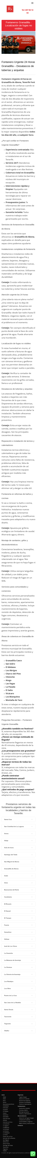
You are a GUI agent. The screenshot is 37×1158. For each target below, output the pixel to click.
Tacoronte (7, 1016)
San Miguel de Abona (11, 861)
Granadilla (5, 1116)
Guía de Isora (9, 847)
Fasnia (6, 925)
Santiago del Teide (10, 854)
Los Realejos (8, 981)
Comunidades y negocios (25, 1121)
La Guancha (8, 953)
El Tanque (7, 918)
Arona (6, 833)
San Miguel (6, 1140)
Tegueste (7, 1023)
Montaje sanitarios (24, 1112)
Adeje (6, 840)
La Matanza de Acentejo (12, 960)
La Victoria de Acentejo (12, 974)
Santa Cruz (8, 819)
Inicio (3, 1095)
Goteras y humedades (25, 1102)
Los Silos (7, 988)
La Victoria (6, 1131)
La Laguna (5, 1125)
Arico (6, 883)
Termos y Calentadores (25, 1104)
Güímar (6, 939)
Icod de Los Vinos (10, 946)
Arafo (6, 876)
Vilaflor (6, 1030)
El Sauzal (7, 911)
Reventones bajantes (24, 1100)
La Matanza (6, 1127)
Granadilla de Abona (11, 869)
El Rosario (7, 904)
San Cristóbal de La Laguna (14, 826)
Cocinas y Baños (23, 1110)
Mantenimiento (22, 1116)
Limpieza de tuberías (24, 1119)
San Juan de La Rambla (12, 1002)
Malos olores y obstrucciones (27, 1123)
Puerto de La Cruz (10, 995)
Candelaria (8, 897)
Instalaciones (21, 1106)
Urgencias (20, 1095)
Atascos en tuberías (24, 1098)
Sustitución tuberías (24, 1108)
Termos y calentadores (25, 1113)
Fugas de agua (23, 1097)
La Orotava (8, 967)
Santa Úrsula (8, 1009)
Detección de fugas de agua (26, 1118)
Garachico (7, 932)
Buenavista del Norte (11, 890)
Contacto (20, 1125)
